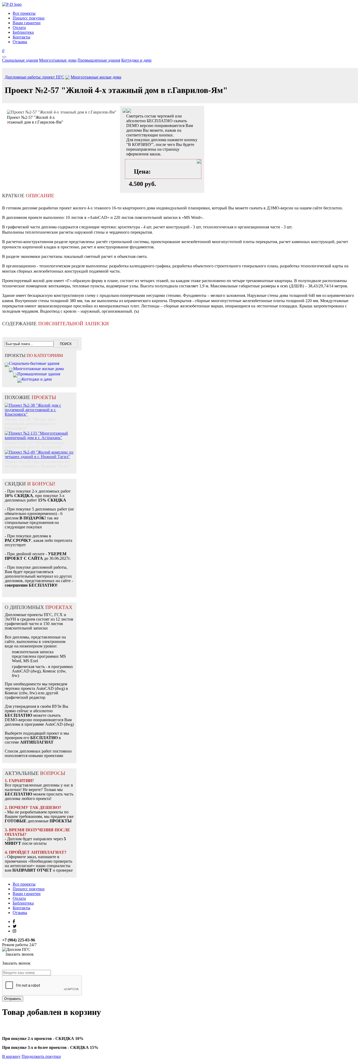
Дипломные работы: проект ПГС (34, 77)
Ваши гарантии (27, 893)
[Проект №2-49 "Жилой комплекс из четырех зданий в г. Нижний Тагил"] (39, 451)
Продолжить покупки (41, 1056)
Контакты (21, 908)
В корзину (11, 1056)
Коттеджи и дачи (136, 60)
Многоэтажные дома (57, 60)
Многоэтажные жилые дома (96, 77)
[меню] (4, 57)
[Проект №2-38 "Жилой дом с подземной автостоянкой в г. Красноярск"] (39, 404)
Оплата (19, 898)
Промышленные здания (98, 60)
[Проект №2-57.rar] (129, 111)
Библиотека (23, 903)
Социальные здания (20, 60)
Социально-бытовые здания (34, 363)
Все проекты (24, 884)
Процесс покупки (29, 889)
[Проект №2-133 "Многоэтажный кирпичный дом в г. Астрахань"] (39, 432)
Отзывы (20, 912)
